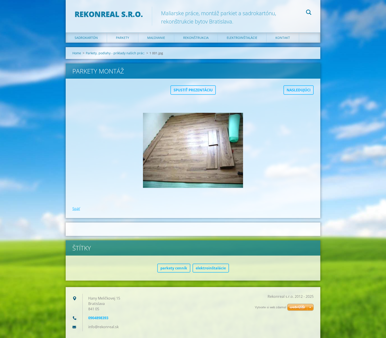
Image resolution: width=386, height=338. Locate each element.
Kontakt (282, 38)
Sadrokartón (86, 38)
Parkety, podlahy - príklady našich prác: (115, 53)
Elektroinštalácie (242, 38)
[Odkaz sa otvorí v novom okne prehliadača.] (193, 150)
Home (76, 53)
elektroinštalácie (211, 268)
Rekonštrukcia (196, 38)
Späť (76, 208)
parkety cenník (173, 268)
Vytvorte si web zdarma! (270, 307)
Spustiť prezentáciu (193, 90)
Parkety (122, 38)
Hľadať (308, 13)
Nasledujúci (298, 90)
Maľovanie (156, 38)
